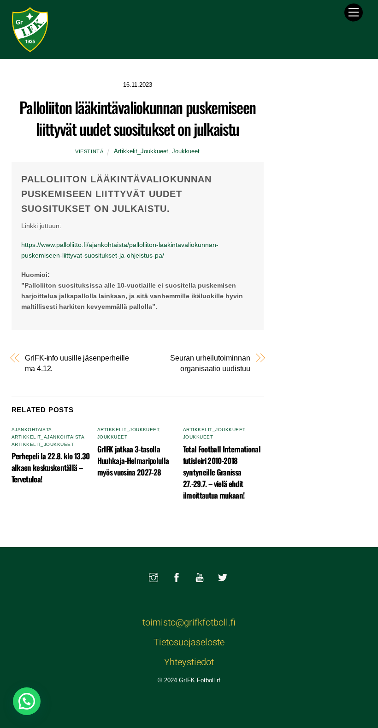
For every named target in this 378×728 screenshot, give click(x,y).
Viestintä (89, 151)
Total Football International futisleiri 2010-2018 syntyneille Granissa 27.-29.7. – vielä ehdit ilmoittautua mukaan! (221, 472)
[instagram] (153, 576)
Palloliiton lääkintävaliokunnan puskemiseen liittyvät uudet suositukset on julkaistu (137, 118)
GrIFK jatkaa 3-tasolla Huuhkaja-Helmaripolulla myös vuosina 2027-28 (133, 460)
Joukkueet (186, 151)
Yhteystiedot (189, 662)
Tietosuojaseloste (189, 642)
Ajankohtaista (32, 429)
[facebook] (176, 576)
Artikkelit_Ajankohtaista (48, 436)
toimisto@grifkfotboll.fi (189, 622)
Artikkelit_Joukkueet (141, 151)
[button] (27, 701)
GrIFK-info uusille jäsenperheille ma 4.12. (77, 363)
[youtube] (199, 576)
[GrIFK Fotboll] (30, 47)
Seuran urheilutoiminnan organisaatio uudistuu (210, 363)
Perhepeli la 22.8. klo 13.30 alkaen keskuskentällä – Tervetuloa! (51, 467)
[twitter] (222, 576)
